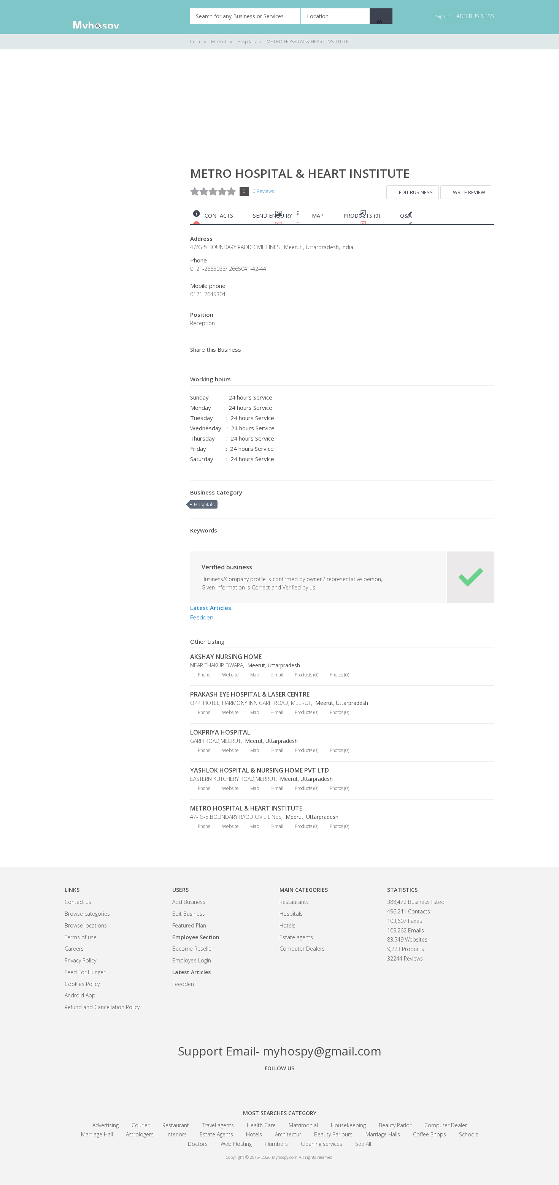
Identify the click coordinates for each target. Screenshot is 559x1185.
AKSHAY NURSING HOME (226, 657)
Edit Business (416, 192)
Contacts (219, 215)
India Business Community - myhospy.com (103, 17)
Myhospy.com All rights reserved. (302, 1157)
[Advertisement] (122, 175)
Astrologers (140, 1134)
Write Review (469, 192)
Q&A (406, 215)
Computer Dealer (445, 1125)
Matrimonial (303, 1125)
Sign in (443, 16)
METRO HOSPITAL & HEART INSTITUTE (246, 808)
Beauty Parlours (333, 1134)
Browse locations (86, 925)
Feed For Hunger (85, 972)
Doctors (198, 1143)
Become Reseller (192, 948)
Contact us (78, 901)
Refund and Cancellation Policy (102, 1007)
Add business (475, 16)
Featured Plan (189, 925)
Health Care (261, 1125)
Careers (74, 948)
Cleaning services (321, 1143)
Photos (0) (339, 675)
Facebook (237, 1085)
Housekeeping (348, 1125)
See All (363, 1143)
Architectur (288, 1134)
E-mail (276, 675)
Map (318, 215)
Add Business (188, 901)
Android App (80, 995)
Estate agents (296, 937)
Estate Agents (216, 1134)
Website (230, 675)
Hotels (287, 925)
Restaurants (294, 901)
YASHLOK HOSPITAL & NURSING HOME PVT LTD (259, 770)
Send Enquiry (272, 215)
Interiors (177, 1134)
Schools (468, 1134)
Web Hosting (236, 1143)
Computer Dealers (302, 948)
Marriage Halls (382, 1134)
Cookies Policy (82, 984)
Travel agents (218, 1125)
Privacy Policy (80, 960)
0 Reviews (263, 191)
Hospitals (204, 504)
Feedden (201, 617)
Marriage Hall (97, 1134)
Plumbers (276, 1143)
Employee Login (191, 960)
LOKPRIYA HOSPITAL (220, 732)
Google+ (279, 1085)
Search (381, 16)
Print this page (491, 218)
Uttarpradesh (284, 665)
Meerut (255, 665)
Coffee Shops (429, 1134)
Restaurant (175, 1125)
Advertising (105, 1125)
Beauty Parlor (395, 1125)
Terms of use (81, 937)
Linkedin (321, 1085)
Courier (140, 1125)
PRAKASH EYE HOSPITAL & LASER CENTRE (250, 694)
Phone (204, 675)
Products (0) (361, 215)
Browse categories (87, 913)
